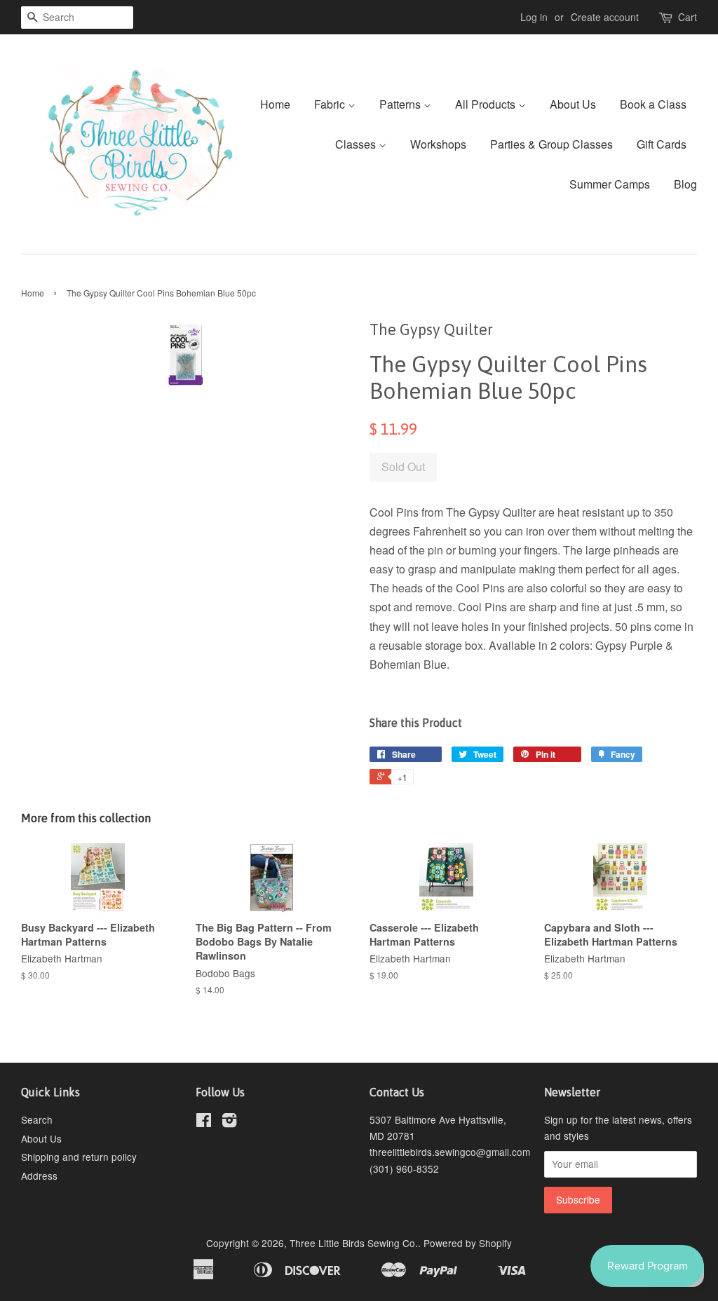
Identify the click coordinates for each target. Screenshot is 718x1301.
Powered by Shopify (468, 1243)
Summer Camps (609, 184)
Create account (605, 17)
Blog (685, 184)
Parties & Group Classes (551, 144)
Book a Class (653, 104)
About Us (573, 104)
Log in (534, 17)
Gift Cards (661, 144)
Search (37, 1119)
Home (275, 104)
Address (39, 1176)
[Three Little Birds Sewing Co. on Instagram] (229, 1122)
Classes (357, 144)
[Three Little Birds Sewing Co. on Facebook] (204, 1122)
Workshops (438, 144)
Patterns (401, 104)
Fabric (331, 104)
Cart (687, 17)
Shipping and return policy (79, 1157)
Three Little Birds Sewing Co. (354, 1243)
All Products (486, 104)
